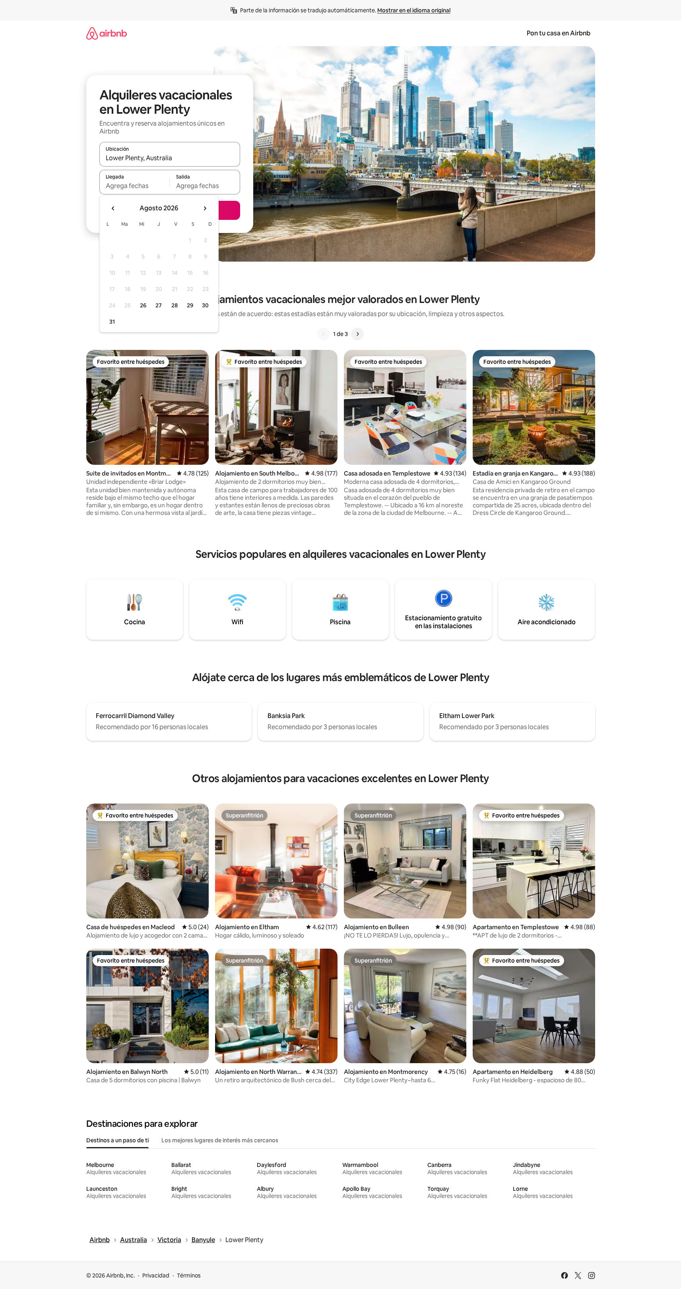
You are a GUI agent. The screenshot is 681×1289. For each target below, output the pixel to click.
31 (112, 321)
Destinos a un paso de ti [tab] (117, 1140)
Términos (189, 1275)
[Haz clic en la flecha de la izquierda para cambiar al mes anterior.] (113, 208)
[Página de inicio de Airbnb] (106, 33)
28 (174, 305)
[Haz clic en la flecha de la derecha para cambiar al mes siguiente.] (204, 208)
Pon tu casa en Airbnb (558, 33)
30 (205, 305)
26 (143, 305)
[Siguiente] (357, 334)
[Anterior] (323, 334)
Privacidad (155, 1275)
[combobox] (170, 158)
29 (190, 305)
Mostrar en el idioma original (413, 10)
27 (158, 305)
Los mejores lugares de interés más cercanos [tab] (219, 1140)
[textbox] (134, 185)
